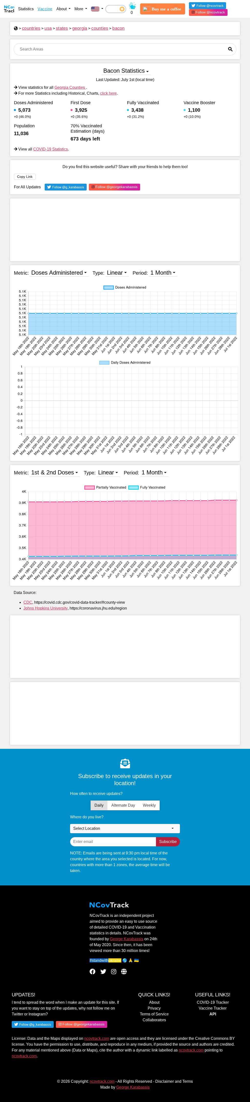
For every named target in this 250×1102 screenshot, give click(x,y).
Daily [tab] (99, 805)
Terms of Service (154, 1014)
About (154, 1002)
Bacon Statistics (124, 70)
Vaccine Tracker (213, 1008)
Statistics (26, 9)
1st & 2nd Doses (52, 472)
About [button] (62, 9)
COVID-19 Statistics (50, 149)
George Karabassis (126, 939)
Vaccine (45, 9)
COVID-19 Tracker (213, 1002)
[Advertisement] (125, 229)
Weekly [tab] (149, 805)
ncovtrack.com (96, 1038)
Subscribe (168, 842)
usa (48, 28)
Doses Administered (57, 272)
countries (31, 28)
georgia (79, 28)
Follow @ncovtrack (210, 12)
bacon (118, 28)
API (212, 1014)
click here (108, 93)
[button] (97, 9)
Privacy (154, 1008)
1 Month (160, 272)
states (62, 28)
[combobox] (125, 828)
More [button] (79, 9)
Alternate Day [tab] (123, 805)
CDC (27, 602)
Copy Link (24, 177)
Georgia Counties (70, 87)
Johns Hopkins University (45, 608)
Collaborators (154, 1020)
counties (99, 28)
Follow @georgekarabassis (115, 187)
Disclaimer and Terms (174, 1081)
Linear (115, 272)
